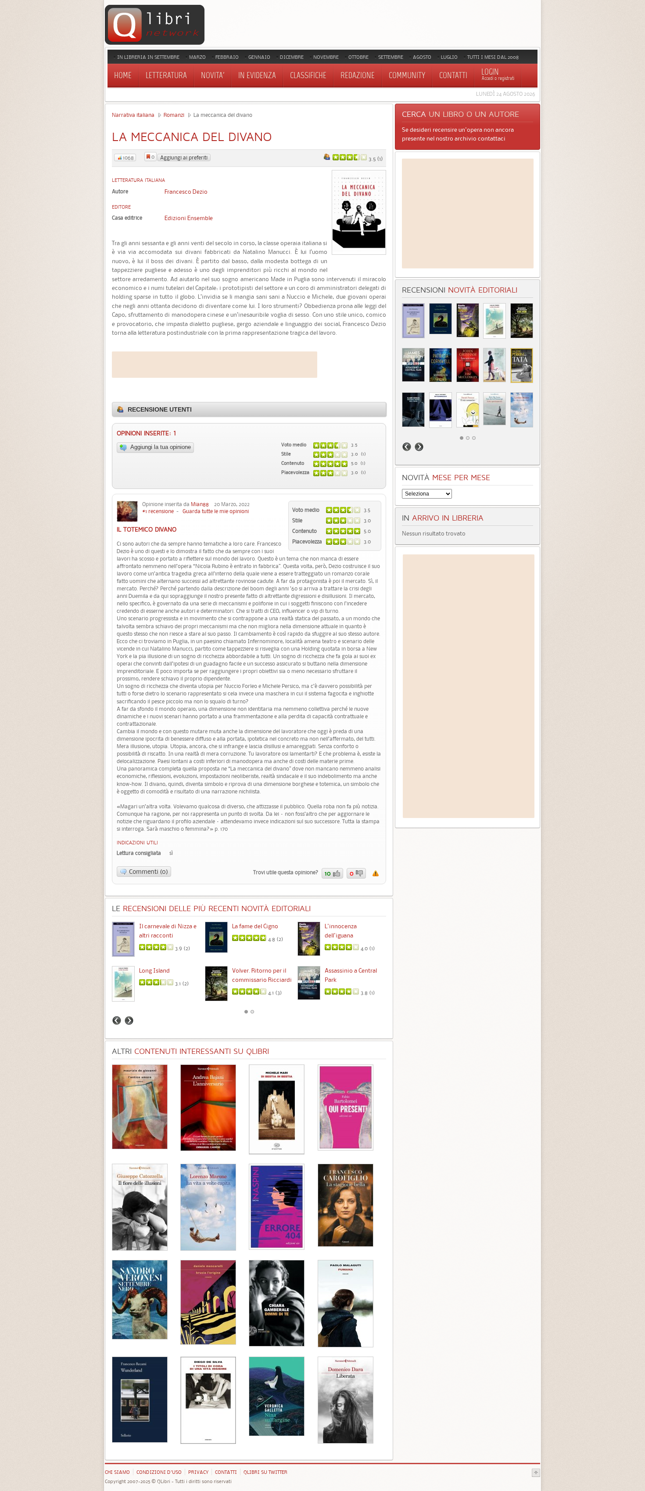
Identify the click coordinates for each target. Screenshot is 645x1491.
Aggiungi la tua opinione (160, 447)
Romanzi (174, 115)
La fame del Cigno (255, 926)
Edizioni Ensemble (189, 218)
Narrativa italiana (133, 115)
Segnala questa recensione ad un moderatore (375, 873)
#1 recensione (158, 511)
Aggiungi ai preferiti (184, 157)
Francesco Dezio (186, 191)
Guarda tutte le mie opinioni (216, 511)
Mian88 (200, 504)
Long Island (154, 970)
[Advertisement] (214, 364)
